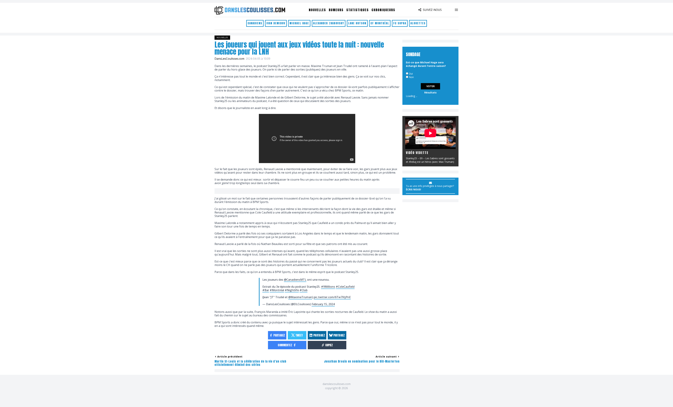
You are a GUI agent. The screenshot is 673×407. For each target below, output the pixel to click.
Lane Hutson (357, 23)
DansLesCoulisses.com (229, 59)
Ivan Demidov (275, 23)
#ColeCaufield (345, 287)
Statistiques (357, 10)
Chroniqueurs (383, 10)
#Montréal (277, 290)
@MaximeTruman (300, 297)
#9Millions (328, 287)
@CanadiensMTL (295, 280)
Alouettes (418, 23)
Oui (411, 73)
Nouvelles (317, 10)
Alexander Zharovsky (328, 23)
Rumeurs (336, 10)
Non (411, 77)
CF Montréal (380, 23)
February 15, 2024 (323, 304)
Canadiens (255, 23)
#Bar (265, 290)
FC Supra (399, 23)
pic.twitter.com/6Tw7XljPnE (332, 297)
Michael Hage (299, 23)
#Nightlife (292, 290)
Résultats (430, 92)
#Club (303, 290)
